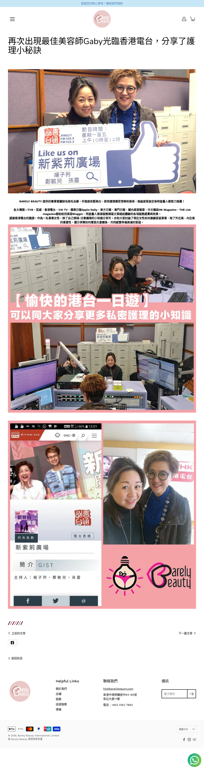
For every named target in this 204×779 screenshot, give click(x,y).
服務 (58, 699)
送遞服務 (61, 704)
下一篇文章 (185, 633)
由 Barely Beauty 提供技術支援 (25, 739)
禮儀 (58, 709)
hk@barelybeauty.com (118, 688)
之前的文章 (19, 633)
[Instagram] (189, 739)
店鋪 (58, 693)
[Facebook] (184, 739)
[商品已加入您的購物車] (193, 19)
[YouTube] (194, 739)
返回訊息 (17, 658)
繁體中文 (183, 729)
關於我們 (61, 688)
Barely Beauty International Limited (38, 735)
